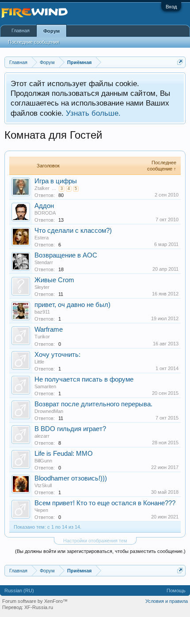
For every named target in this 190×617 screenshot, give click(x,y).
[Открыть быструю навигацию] (180, 62)
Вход (171, 6)
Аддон (44, 205)
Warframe (48, 329)
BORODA (45, 213)
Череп (41, 510)
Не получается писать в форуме (83, 379)
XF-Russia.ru (38, 607)
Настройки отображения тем (95, 540)
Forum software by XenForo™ (35, 601)
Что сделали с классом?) (73, 230)
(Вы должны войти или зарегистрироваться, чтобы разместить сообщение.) (100, 551)
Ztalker (41, 188)
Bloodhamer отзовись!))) (70, 478)
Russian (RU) (19, 590)
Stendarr (43, 262)
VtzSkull (43, 485)
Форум (51, 31)
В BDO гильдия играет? (70, 428)
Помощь (176, 590)
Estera (41, 237)
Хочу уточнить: (57, 354)
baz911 (42, 311)
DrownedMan (48, 411)
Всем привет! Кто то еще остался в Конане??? (104, 503)
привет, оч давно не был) (72, 304)
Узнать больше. (93, 113)
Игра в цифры (55, 181)
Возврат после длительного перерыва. (93, 404)
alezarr (41, 436)
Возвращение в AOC (65, 255)
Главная (20, 30)
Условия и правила (166, 601)
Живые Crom (54, 280)
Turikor (42, 336)
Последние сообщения (33, 42)
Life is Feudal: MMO (63, 453)
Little (39, 361)
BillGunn (43, 460)
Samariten (45, 386)
